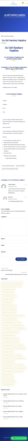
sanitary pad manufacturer (19, 358)
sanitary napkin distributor (17, 325)
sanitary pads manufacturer (8, 368)
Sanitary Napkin (5, 325)
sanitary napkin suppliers (20, 348)
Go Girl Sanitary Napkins (12, 57)
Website (3, 252)
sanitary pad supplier (6, 371)
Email (3, 245)
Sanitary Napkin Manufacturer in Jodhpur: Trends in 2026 (15, 395)
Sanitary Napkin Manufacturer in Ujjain (12, 406)
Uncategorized (11, 17)
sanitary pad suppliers (18, 371)
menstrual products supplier (8, 322)
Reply (26, 185)
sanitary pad (18, 355)
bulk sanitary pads (17, 286)
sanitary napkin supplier (7, 348)
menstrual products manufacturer (9, 319)
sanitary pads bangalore (7, 365)
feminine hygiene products (8, 299)
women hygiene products (7, 385)
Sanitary (18, 322)
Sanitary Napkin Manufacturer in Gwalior (13, 417)
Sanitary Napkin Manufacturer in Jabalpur (13, 411)
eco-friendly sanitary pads (7, 293)
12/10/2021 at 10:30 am (12, 199)
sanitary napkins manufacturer (10, 169)
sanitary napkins (20, 166)
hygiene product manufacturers (9, 309)
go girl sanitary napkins (8, 166)
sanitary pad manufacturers (8, 362)
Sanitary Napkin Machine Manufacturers (10, 332)
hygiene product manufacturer (8, 306)
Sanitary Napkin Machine (20, 329)
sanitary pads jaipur (19, 365)
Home (5, 17)
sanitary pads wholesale (7, 375)
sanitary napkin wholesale (7, 352)
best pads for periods (6, 283)
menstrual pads (20, 316)
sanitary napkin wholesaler (7, 355)
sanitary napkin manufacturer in (15, 120)
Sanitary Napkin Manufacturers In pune (10, 342)
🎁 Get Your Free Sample (20, 438)
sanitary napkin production (8, 345)
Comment (4, 217)
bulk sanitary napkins (6, 286)
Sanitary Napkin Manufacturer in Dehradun (13, 401)
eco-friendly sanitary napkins (8, 289)
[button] (24, 4)
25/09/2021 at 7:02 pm (12, 186)
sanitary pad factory (6, 358)
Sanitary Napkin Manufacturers (8, 335)
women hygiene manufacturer (8, 381)
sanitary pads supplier (20, 368)
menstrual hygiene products (8, 316)
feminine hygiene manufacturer (9, 296)
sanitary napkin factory (7, 329)
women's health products (7, 378)
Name (3, 239)
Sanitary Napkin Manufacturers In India (10, 339)
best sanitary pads (18, 283)
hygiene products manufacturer (9, 312)
